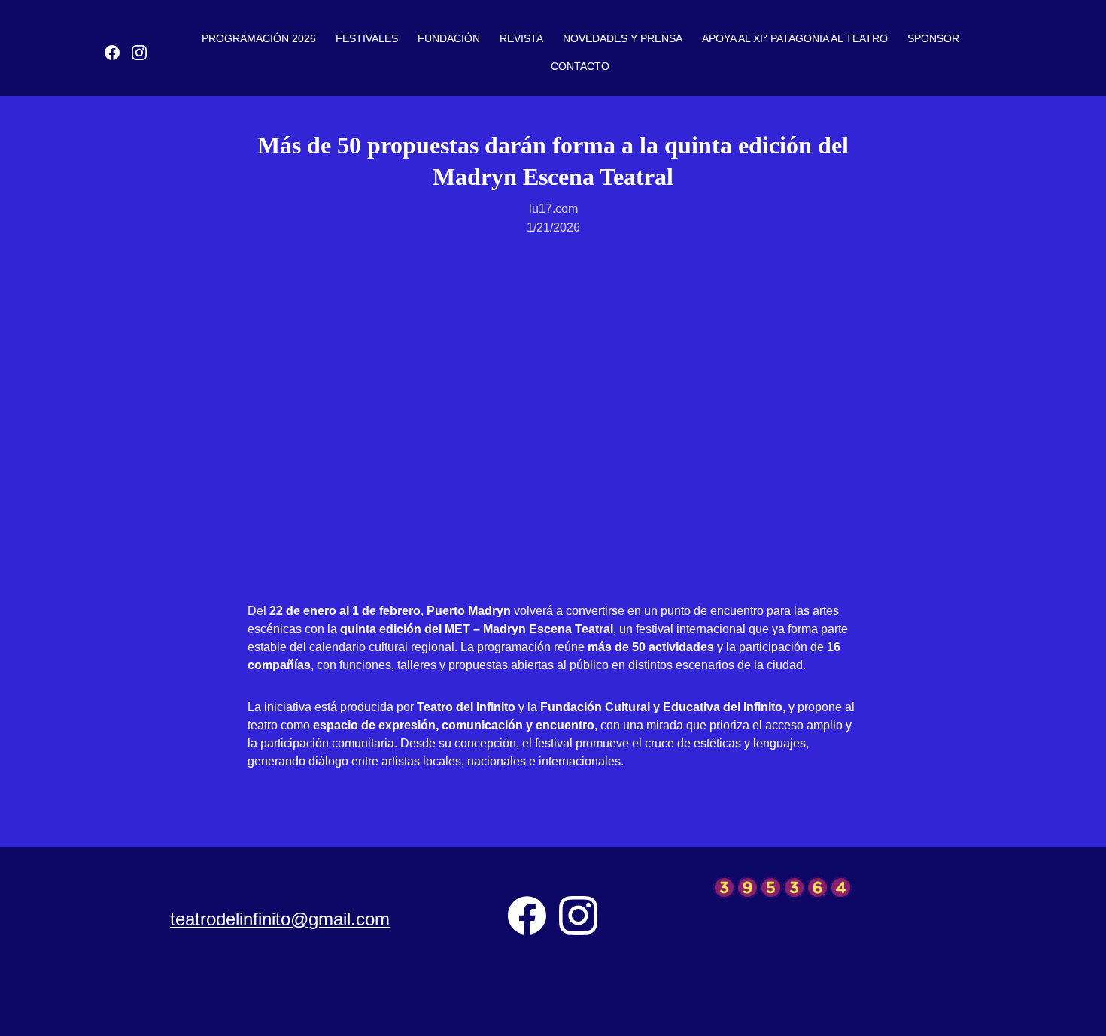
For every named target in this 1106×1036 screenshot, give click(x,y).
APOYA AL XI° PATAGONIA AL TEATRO (795, 38)
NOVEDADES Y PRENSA (622, 38)
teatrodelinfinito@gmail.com (280, 919)
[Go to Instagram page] (139, 52)
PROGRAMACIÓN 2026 (259, 38)
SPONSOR (933, 38)
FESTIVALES (367, 38)
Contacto (580, 66)
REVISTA (521, 38)
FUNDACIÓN (449, 38)
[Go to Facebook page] (118, 52)
